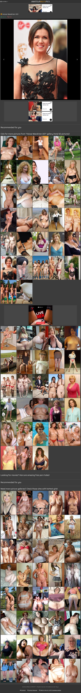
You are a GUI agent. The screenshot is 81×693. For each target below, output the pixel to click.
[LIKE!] (1, 17)
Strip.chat (45, 11)
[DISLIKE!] (8, 17)
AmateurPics (40, 1)
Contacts (23, 690)
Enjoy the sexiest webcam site (47, 7)
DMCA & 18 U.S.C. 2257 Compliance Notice (50, 690)
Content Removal (32, 690)
